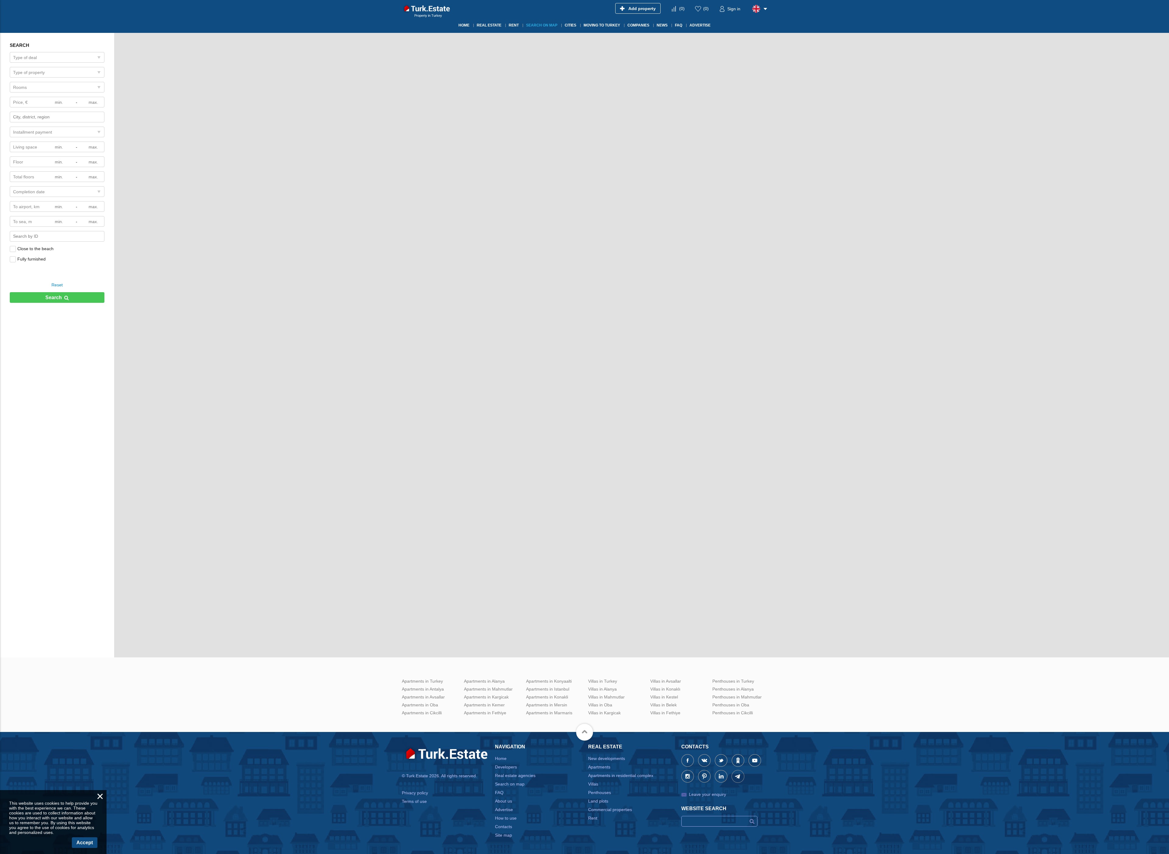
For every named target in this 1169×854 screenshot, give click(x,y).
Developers (506, 767)
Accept (84, 842)
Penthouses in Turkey (733, 681)
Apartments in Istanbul (547, 689)
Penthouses (599, 792)
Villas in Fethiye (665, 712)
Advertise (504, 809)
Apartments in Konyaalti (549, 681)
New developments (606, 758)
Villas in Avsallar (665, 681)
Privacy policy (415, 792)
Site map (503, 835)
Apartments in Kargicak (486, 697)
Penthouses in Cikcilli (732, 712)
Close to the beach (35, 248)
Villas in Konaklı (665, 689)
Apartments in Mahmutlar (488, 689)
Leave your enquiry (707, 794)
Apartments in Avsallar (423, 697)
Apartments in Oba (420, 704)
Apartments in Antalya (423, 689)
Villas (593, 784)
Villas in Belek (663, 704)
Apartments (599, 767)
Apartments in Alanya (484, 681)
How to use (506, 818)
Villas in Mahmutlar (606, 697)
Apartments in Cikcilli (422, 712)
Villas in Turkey (602, 681)
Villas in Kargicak (604, 712)
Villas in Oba (600, 704)
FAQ (499, 792)
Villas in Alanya (602, 689)
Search (53, 297)
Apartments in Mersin (546, 704)
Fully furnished (31, 259)
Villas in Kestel (664, 697)
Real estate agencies (515, 775)
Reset (57, 284)
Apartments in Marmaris (549, 712)
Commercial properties (610, 809)
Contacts (503, 826)
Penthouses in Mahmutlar (737, 697)
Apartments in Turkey (422, 681)
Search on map (510, 784)
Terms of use (414, 801)
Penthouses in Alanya (733, 689)
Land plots (598, 801)
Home (501, 758)
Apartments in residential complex (620, 775)
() (682, 8)
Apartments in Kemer (484, 704)
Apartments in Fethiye (485, 712)
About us (503, 801)
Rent (592, 818)
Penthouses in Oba (730, 704)
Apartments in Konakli (547, 697)
